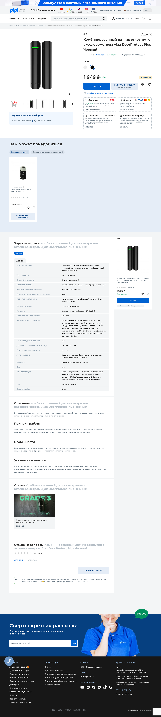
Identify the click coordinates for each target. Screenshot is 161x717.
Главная (12, 26)
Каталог (13, 19)
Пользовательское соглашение (60, 674)
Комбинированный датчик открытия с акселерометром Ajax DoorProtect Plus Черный (133, 280)
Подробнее (89, 126)
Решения (27, 19)
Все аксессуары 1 (19, 152)
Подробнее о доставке (92, 109)
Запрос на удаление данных (59, 677)
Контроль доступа (18, 688)
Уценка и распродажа (20, 702)
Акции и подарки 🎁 (19, 667)
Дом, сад (13, 695)
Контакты (137, 10)
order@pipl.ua (87, 677)
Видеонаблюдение (19, 677)
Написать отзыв (93, 570)
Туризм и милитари (19, 670)
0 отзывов (100, 55)
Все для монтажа (17, 699)
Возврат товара (52, 685)
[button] (23, 104)
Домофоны (14, 685)
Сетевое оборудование (21, 692)
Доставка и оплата (107, 10)
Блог (119, 10)
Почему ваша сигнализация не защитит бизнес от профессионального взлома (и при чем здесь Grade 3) (33, 521)
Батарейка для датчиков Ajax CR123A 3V (22, 190)
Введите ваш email (20, 643)
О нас (48, 667)
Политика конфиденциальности (61, 681)
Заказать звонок (44, 120)
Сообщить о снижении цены (100, 93)
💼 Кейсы (127, 10)
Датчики (41, 26)
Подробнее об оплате (127, 109)
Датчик (19, 253)
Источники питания (19, 674)
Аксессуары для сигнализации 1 (48, 152)
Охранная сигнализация (26, 26)
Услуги (41, 19)
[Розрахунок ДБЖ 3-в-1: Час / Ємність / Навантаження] (80, 3)
